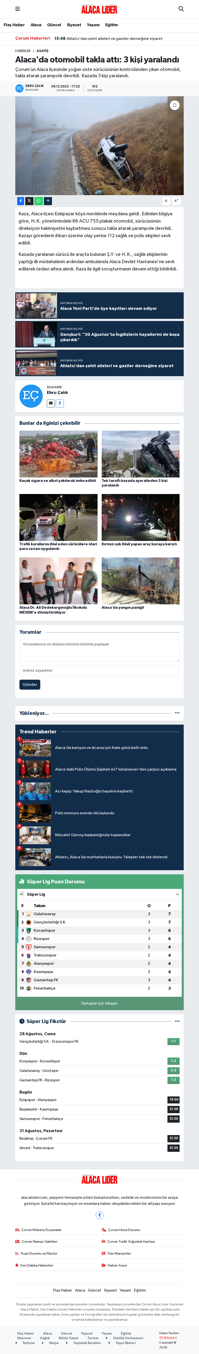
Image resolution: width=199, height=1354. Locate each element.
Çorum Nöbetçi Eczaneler (41, 1230)
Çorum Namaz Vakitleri (39, 1241)
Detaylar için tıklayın (100, 1003)
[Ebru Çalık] (31, 396)
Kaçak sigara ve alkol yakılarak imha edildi (57, 481)
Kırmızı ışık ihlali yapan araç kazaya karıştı (139, 544)
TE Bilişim (167, 1338)
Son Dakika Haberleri (36, 1265)
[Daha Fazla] (48, 201)
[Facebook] (60, 403)
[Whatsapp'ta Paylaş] (38, 201)
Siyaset (74, 25)
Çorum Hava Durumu (124, 1230)
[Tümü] (177, 713)
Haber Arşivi (117, 1265)
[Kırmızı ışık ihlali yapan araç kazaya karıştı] (141, 517)
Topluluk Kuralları (87, 1343)
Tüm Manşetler (119, 1253)
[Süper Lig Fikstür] (177, 1021)
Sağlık (45, 1338)
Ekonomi (24, 1338)
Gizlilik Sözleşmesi (127, 1338)
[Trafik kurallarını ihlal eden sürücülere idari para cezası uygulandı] (58, 517)
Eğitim (111, 25)
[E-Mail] (51, 403)
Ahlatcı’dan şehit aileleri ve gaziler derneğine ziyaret (108, 38)
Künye (54, 1343)
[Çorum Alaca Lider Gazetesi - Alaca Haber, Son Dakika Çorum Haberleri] (99, 9)
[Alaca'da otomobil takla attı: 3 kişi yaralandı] (99, 145)
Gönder (30, 685)
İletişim (28, 1343)
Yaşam (93, 25)
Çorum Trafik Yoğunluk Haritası (131, 1241)
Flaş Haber (14, 25)
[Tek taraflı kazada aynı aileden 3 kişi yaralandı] (141, 454)
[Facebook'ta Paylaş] (20, 201)
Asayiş (43, 51)
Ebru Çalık (57, 393)
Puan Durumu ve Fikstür (39, 1253)
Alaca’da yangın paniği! (123, 607)
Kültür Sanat (68, 1338)
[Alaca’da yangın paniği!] (141, 581)
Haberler (23, 51)
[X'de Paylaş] (29, 201)
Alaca (36, 25)
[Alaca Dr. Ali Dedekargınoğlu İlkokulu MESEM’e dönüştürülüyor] (58, 581)
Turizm (93, 1338)
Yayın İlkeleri (125, 1343)
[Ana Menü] (17, 9)
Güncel (54, 25)
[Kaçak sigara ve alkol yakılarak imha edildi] (58, 454)
